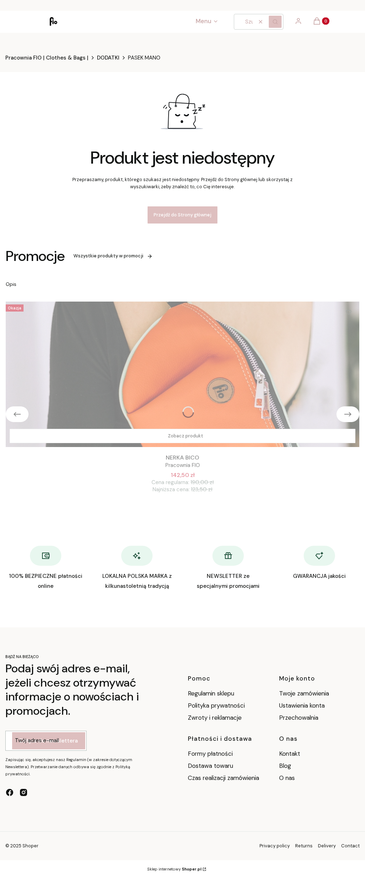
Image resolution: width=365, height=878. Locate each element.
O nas (287, 778)
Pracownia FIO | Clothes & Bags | (46, 57)
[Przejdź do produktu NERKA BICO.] (182, 374)
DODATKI (108, 57)
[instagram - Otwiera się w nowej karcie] (23, 792)
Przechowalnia (298, 718)
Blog (285, 766)
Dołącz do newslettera (49, 740)
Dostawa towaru (210, 766)
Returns (304, 846)
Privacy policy (274, 846)
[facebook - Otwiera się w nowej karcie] (9, 792)
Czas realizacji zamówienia (223, 778)
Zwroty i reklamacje (215, 718)
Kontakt (289, 754)
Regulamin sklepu (211, 693)
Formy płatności (210, 754)
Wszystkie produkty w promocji (108, 256)
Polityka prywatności (216, 705)
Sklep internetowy (174, 869)
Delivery (327, 846)
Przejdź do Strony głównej (182, 215)
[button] (275, 22)
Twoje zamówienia (304, 693)
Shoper (30, 846)
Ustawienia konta (302, 705)
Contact (350, 846)
